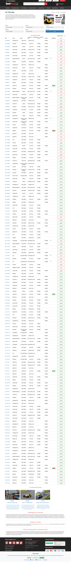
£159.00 (61, 130)
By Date (6, 25)
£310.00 (61, 181)
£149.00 (61, 121)
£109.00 (61, 412)
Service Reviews (60, 543)
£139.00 (61, 312)
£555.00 (61, 76)
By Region (7, 29)
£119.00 (61, 338)
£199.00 (61, 187)
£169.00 (61, 142)
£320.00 (61, 103)
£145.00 (61, 79)
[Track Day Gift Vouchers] (60, 19)
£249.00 (61, 148)
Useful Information (8, 550)
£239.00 (61, 202)
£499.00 (61, 344)
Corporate (55, 0)
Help (26, 551)
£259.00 (61, 208)
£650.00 (61, 175)
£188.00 (61, 112)
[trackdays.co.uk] (12, 5)
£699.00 (61, 49)
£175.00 (61, 88)
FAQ (26, 549)
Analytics (33, 559)
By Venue (27, 25)
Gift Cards (48, 0)
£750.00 (61, 291)
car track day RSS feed (47, 524)
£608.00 (61, 223)
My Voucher (63, 0)
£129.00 (61, 300)
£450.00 (61, 317)
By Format (47, 25)
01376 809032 (11, 1)
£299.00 (61, 70)
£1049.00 (61, 169)
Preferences (39, 559)
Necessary (27, 559)
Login (42, 0)
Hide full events (60, 35)
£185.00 (61, 199)
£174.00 (61, 409)
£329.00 (61, 154)
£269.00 (61, 303)
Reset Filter (48, 29)
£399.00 (61, 332)
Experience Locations (9, 548)
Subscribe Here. (11, 18)
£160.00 (61, 85)
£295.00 (61, 73)
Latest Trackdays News (9, 545)
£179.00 (61, 124)
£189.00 (61, 166)
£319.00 (61, 184)
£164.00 (61, 356)
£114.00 (61, 347)
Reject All (29, 557)
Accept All (41, 557)
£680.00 (61, 106)
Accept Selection (35, 557)
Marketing (45, 559)
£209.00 (61, 172)
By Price (26, 29)
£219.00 (61, 418)
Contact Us (32, 547)
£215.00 (61, 400)
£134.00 (61, 430)
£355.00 (61, 46)
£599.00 (61, 163)
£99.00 (61, 127)
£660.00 (61, 190)
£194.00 (61, 335)
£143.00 (61, 97)
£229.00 (61, 205)
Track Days (58, 12)
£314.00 (61, 252)
